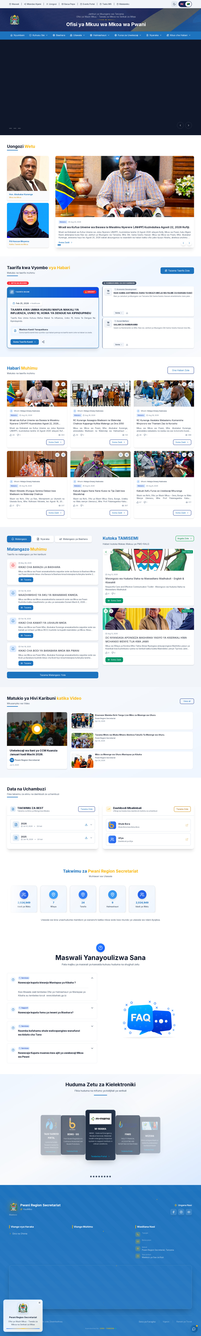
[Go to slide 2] (16, 128)
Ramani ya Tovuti (184, 1321)
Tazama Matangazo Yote (53, 675)
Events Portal (89, 4)
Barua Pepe (69, 4)
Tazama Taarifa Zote (179, 270)
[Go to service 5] (100, 1176)
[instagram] (181, 1212)
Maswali (15, 4)
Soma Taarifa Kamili (23, 342)
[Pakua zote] (86, 824)
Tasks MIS (107, 4)
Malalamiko (124, 4)
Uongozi (53, 4)
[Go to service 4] (98, 1176)
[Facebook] (174, 1212)
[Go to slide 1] (10, 128)
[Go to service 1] (89, 1176)
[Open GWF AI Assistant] (194, 1329)
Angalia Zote (183, 538)
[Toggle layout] (39, 1303)
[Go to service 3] (95, 1176)
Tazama (27, 580)
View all (186, 701)
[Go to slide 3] (22, 128)
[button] (52, 987)
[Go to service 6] (103, 1176)
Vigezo (166, 1321)
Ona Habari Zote (180, 370)
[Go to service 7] (107, 1176)
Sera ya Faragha (147, 1321)
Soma (117, 313)
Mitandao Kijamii (34, 4)
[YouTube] (189, 1212)
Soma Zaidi (64, 242)
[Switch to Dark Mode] (174, 4)
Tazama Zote (87, 809)
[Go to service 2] (92, 1176)
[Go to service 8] (111, 1176)
